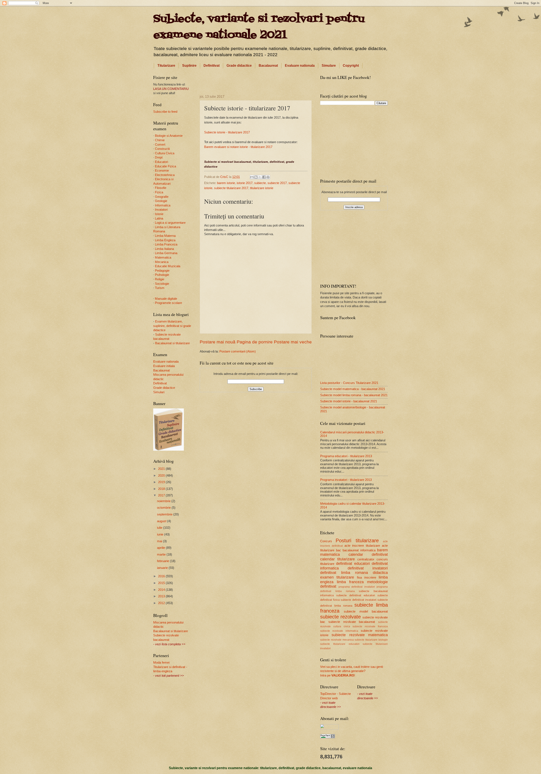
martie (162, 554)
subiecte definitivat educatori (355, 595)
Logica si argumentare (170, 222)
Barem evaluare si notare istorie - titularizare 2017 (238, 147)
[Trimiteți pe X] (260, 177)
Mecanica (161, 262)
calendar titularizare (337, 559)
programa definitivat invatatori (357, 586)
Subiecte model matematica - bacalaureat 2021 (352, 389)
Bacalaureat (268, 65)
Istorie (159, 214)
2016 (162, 576)
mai (160, 541)
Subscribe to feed (165, 111)
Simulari (158, 392)
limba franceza (350, 582)
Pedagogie (162, 270)
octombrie (164, 507)
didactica (380, 573)
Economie (162, 170)
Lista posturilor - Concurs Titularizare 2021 (349, 383)
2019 (162, 482)
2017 (162, 495)
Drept (159, 157)
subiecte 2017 (277, 183)
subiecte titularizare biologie (371, 639)
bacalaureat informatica (359, 550)
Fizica (159, 192)
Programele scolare (168, 303)
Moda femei (161, 662)
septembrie (165, 514)
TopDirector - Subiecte (335, 693)
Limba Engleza (165, 240)
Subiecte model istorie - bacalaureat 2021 (348, 401)
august (162, 521)
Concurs (326, 541)
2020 (162, 475)
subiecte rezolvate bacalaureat (351, 622)
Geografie (161, 196)
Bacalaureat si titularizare (172, 343)
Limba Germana (166, 253)
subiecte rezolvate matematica (360, 635)
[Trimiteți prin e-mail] (252, 177)
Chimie (160, 140)
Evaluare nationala (300, 65)
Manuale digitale (166, 298)
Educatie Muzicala (167, 266)
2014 (162, 589)
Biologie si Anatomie (169, 135)
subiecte (260, 183)
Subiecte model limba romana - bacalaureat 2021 (354, 395)
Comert (160, 144)
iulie (160, 527)
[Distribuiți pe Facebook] (264, 177)
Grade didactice (239, 65)
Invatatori (161, 209)
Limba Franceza (166, 244)
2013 (162, 596)
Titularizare (166, 65)
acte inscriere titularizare (362, 545)
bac (338, 550)
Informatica (162, 205)
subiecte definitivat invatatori (358, 599)
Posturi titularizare (357, 540)
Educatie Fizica (165, 166)
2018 (162, 489)
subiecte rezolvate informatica (339, 630)
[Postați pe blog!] (256, 177)
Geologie (161, 201)
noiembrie (164, 501)
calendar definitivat (368, 554)
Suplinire (189, 65)
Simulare (329, 65)
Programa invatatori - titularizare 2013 (346, 479)
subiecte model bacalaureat (366, 611)
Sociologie (162, 283)
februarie (163, 561)
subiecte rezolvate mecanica (337, 639)
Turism (159, 288)
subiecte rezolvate (340, 616)
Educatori (161, 162)
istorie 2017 (245, 183)
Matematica (163, 257)
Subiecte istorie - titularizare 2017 (227, 132)
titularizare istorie (261, 188)
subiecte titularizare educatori (339, 644)
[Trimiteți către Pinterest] (268, 177)
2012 (162, 603)
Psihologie (162, 275)
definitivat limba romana (344, 573)
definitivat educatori (353, 563)
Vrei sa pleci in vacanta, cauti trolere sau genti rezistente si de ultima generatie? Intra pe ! (351, 671)
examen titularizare (337, 577)
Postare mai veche (293, 341)
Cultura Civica (164, 153)
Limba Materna (165, 235)
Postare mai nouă (217, 341)
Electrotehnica (165, 175)
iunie (160, 534)
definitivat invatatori (368, 568)
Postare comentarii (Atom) (237, 351)
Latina (159, 218)
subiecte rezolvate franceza (370, 626)
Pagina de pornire (255, 341)
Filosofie (160, 188)
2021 (162, 468)
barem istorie (226, 183)
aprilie (161, 547)
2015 (162, 583)
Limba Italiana (164, 249)
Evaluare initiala (164, 366)
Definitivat (212, 65)
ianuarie (163, 567)
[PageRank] (327, 737)
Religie (159, 279)
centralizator (365, 559)
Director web (329, 698)
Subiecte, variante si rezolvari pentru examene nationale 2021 (258, 27)
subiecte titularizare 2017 (231, 188)
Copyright (351, 65)
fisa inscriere (366, 577)
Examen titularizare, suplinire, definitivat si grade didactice (172, 326)
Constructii (162, 148)
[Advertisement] (255, 81)
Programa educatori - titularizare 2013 (346, 456)
